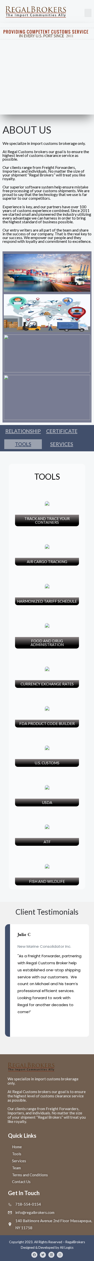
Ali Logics (66, 1247)
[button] (87, 13)
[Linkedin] (51, 1255)
